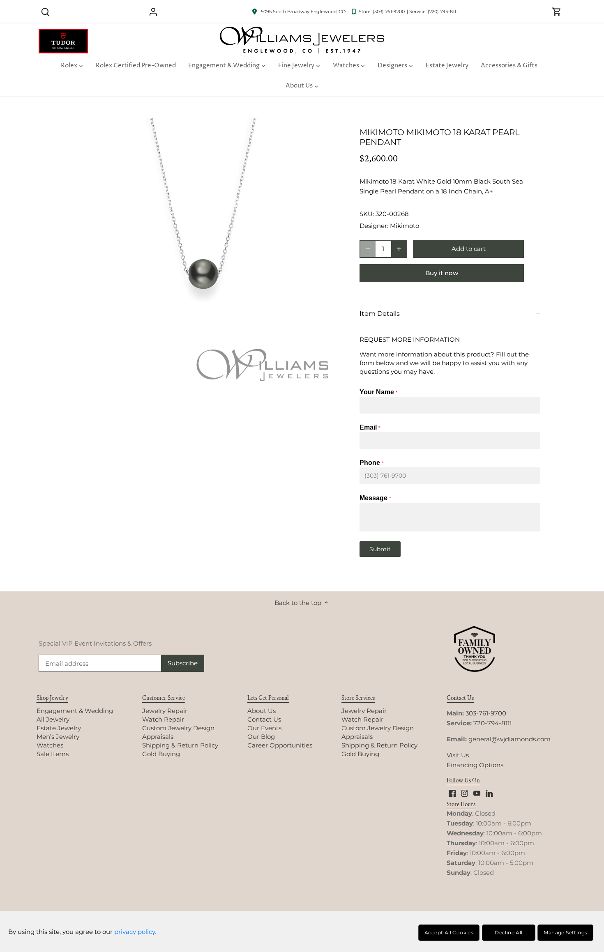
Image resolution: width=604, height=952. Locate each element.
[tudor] (63, 33)
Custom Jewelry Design (178, 728)
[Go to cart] (557, 11)
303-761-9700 (486, 713)
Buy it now (441, 273)
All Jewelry (53, 719)
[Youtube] (476, 793)
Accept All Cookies (448, 932)
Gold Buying (161, 754)
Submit (380, 549)
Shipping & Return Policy (180, 745)
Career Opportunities (279, 745)
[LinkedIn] (489, 793)
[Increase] (399, 249)
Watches (50, 745)
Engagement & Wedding (75, 711)
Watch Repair (163, 719)
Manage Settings (565, 932)
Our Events (264, 728)
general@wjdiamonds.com (509, 739)
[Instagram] (464, 793)
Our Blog (261, 736)
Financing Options (475, 765)
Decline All (508, 932)
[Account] (153, 11)
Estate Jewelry (59, 728)
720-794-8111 (492, 723)
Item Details (380, 313)
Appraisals (157, 736)
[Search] (46, 11)
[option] (202, 256)
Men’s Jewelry (58, 736)
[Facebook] (452, 793)
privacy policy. (135, 932)
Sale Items (53, 754)
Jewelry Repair (164, 711)
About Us (261, 711)
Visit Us (458, 755)
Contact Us (264, 719)
